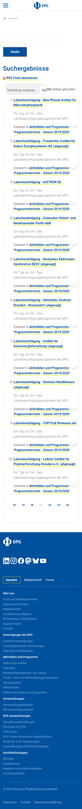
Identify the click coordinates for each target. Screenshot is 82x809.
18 (14, 504)
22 (49, 504)
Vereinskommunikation (17, 614)
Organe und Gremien (15, 604)
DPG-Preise (10, 731)
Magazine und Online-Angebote (22, 768)
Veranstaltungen (13, 698)
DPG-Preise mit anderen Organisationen (27, 736)
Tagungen (9, 668)
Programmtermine (27, 132)
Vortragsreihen (12, 682)
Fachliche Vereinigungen (18, 641)
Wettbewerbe (11, 687)
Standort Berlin (12, 623)
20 (32, 504)
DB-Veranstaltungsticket (18, 709)
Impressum (10, 802)
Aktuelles (8, 758)
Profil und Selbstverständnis (20, 599)
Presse (50, 580)
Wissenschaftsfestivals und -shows (24, 672)
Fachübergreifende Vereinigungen (24, 646)
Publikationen (11, 763)
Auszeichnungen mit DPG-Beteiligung (26, 746)
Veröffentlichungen (15, 753)
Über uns (8, 593)
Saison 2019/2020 (56, 132)
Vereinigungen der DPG (18, 635)
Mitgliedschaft (33, 580)
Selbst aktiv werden (15, 663)
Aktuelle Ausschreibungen (19, 722)
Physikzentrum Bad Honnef (20, 618)
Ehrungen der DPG (14, 726)
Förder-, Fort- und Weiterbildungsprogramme (30, 677)
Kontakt (8, 628)
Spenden (11, 580)
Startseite (12, 18)
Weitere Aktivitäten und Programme (25, 692)
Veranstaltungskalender (18, 704)
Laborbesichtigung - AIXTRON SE (37, 182)
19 (23, 504)
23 (58, 504)
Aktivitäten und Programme (48, 127)
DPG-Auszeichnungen (17, 716)
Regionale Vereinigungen (18, 650)
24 (67, 504)
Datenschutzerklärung (48, 802)
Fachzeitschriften (13, 773)
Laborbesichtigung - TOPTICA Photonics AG (45, 423)
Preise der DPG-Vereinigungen (21, 741)
